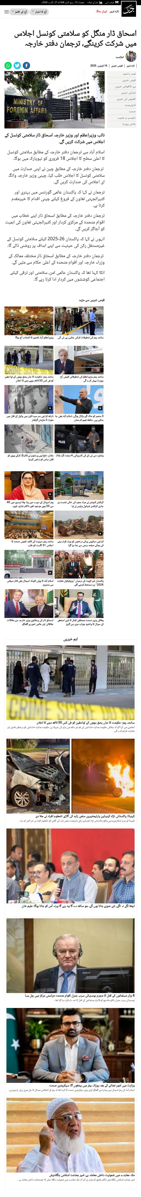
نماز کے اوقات (92, 3)
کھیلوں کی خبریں (126, 99)
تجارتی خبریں (128, 92)
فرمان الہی (109, 3)
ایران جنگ (101, 11)
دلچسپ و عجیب (127, 117)
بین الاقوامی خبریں (125, 86)
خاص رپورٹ (129, 124)
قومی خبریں (117, 66)
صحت (132, 111)
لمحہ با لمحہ (129, 74)
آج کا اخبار (41, 12)
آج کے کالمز (20, 12)
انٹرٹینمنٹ (130, 105)
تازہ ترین (114, 11)
